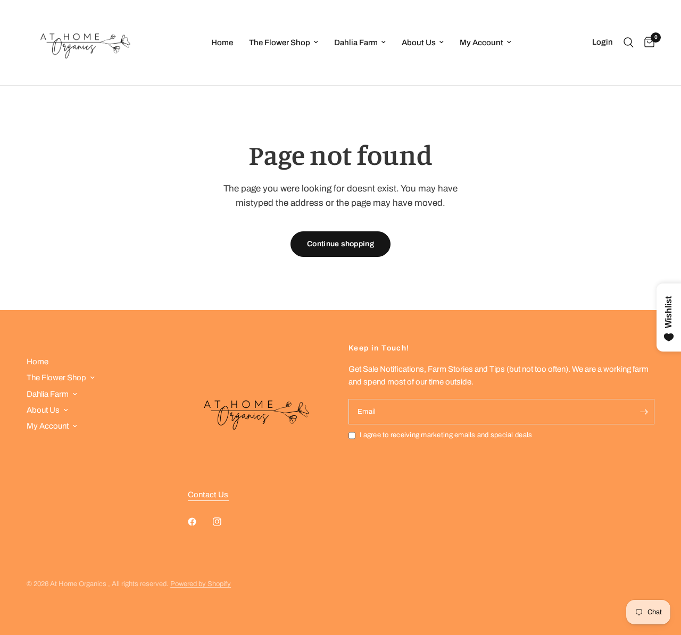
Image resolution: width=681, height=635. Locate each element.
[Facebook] (199, 521)
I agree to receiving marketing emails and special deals (446, 435)
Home (222, 42)
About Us (419, 42)
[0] (646, 42)
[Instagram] (224, 521)
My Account (481, 42)
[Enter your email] (643, 411)
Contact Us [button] (208, 494)
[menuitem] (222, 42)
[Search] (628, 42)
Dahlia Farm (356, 42)
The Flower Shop (279, 42)
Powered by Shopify (200, 584)
